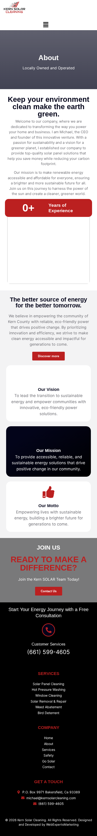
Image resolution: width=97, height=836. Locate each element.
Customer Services (48, 644)
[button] (45, 25)
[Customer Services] (48, 630)
